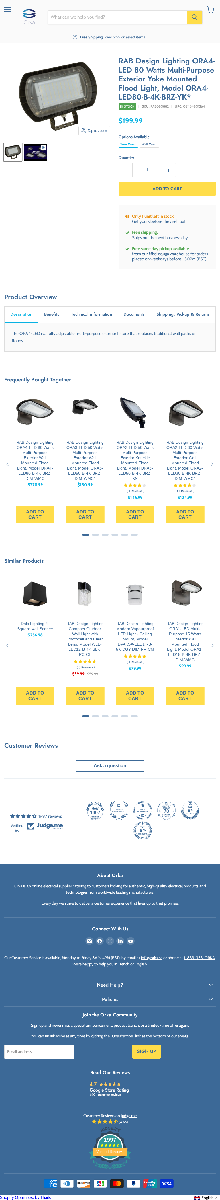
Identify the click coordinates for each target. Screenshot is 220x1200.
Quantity (126, 157)
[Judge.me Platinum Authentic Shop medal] (119, 810)
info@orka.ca (151, 957)
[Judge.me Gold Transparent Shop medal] (142, 810)
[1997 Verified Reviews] (110, 1170)
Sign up (146, 1051)
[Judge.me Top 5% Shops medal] (190, 810)
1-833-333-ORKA (199, 957)
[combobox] (117, 17)
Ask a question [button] (110, 765)
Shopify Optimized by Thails (25, 1197)
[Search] (194, 17)
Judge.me (129, 1115)
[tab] (21, 315)
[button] (207, 1197)
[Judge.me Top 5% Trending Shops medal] (142, 830)
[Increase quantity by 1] (169, 170)
